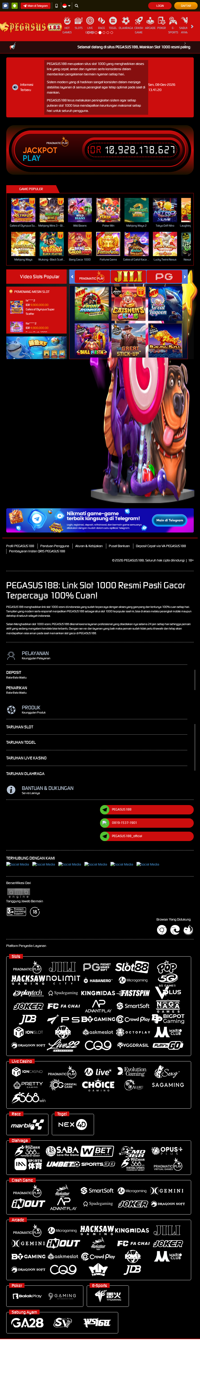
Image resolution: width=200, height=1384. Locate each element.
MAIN (26, 210)
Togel (113, 28)
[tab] (92, 276)
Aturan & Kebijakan (89, 546)
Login (160, 6)
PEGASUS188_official (127, 836)
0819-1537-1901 (124, 823)
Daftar (186, 6)
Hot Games (67, 30)
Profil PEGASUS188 (20, 546)
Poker (161, 28)
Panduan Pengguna (54, 546)
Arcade (150, 28)
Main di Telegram (38, 6)
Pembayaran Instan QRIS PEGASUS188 (37, 551)
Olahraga (126, 28)
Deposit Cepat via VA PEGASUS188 (161, 546)
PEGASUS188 (122, 809)
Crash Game (138, 30)
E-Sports (173, 30)
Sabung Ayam (184, 30)
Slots (79, 28)
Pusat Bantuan (119, 546)
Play (32, 158)
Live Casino (90, 30)
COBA (95, 298)
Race (101, 28)
